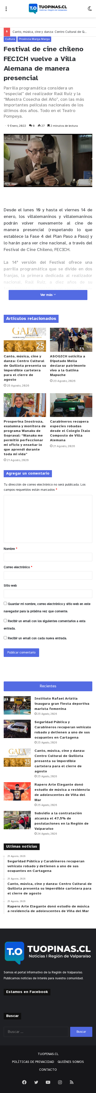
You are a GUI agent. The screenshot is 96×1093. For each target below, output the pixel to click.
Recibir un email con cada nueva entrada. (37, 638)
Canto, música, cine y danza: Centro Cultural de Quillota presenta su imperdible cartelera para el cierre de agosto (59, 761)
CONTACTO (48, 1069)
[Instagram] (60, 1082)
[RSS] (72, 1082)
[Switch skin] (89, 10)
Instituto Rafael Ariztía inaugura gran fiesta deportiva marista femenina (61, 704)
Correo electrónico (18, 567)
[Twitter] (36, 1082)
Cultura (10, 39)
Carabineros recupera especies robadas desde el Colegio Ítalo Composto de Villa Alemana (70, 431)
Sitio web (10, 585)
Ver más (47, 295)
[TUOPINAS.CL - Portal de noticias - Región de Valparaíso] (48, 8)
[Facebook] (24, 1082)
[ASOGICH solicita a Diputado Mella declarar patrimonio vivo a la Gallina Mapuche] (71, 340)
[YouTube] (48, 1082)
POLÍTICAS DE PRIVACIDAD (33, 1062)
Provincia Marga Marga (34, 39)
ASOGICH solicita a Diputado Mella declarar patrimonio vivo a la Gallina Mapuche (68, 366)
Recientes (48, 686)
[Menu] (6, 10)
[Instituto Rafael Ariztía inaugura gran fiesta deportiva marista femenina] (17, 705)
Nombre (10, 549)
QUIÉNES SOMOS (71, 1062)
